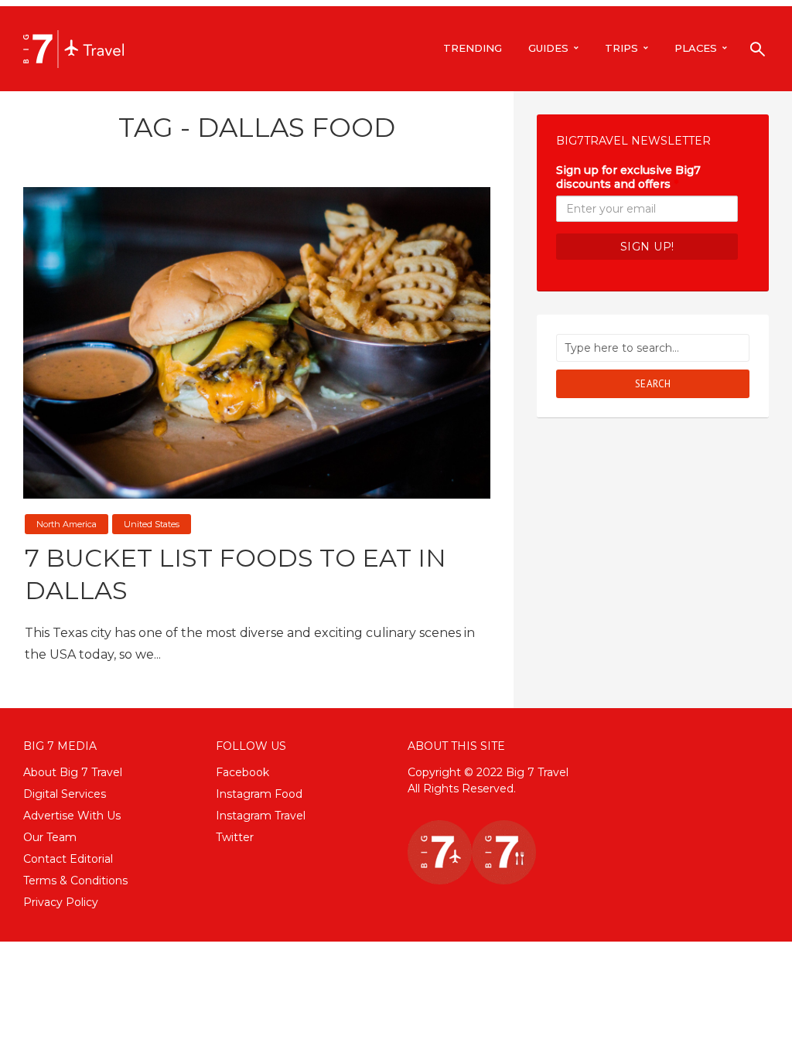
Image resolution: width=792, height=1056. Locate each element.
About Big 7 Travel (72, 772)
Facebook (242, 772)
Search (653, 383)
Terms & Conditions (75, 880)
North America (66, 524)
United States (151, 524)
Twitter (235, 837)
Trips (621, 48)
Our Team (50, 837)
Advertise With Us (72, 816)
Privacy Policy (60, 902)
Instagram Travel (261, 816)
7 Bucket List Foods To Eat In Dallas (235, 574)
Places (695, 48)
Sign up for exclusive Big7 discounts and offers (628, 177)
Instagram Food (259, 794)
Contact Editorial (68, 859)
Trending (472, 48)
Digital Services (64, 794)
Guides (548, 48)
